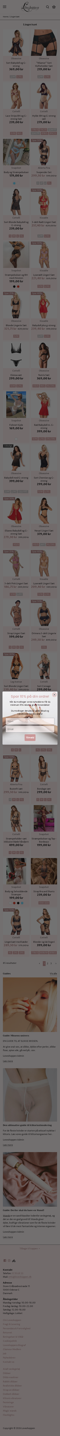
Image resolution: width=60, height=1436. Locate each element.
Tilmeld (30, 737)
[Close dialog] (54, 694)
